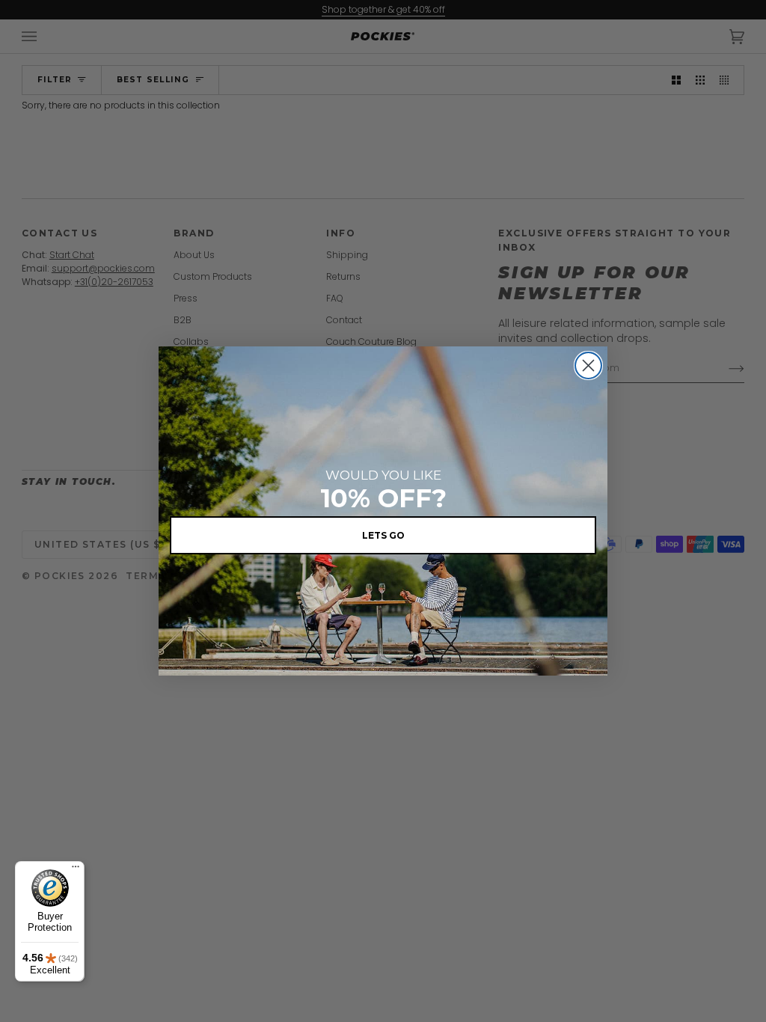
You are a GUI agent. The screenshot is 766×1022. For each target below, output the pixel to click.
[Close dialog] (588, 365)
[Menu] (76, 870)
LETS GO (383, 535)
